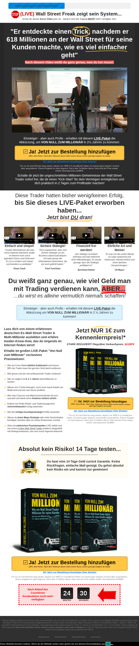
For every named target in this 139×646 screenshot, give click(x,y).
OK (108, 644)
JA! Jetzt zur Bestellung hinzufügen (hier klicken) (69, 161)
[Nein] (112, 644)
